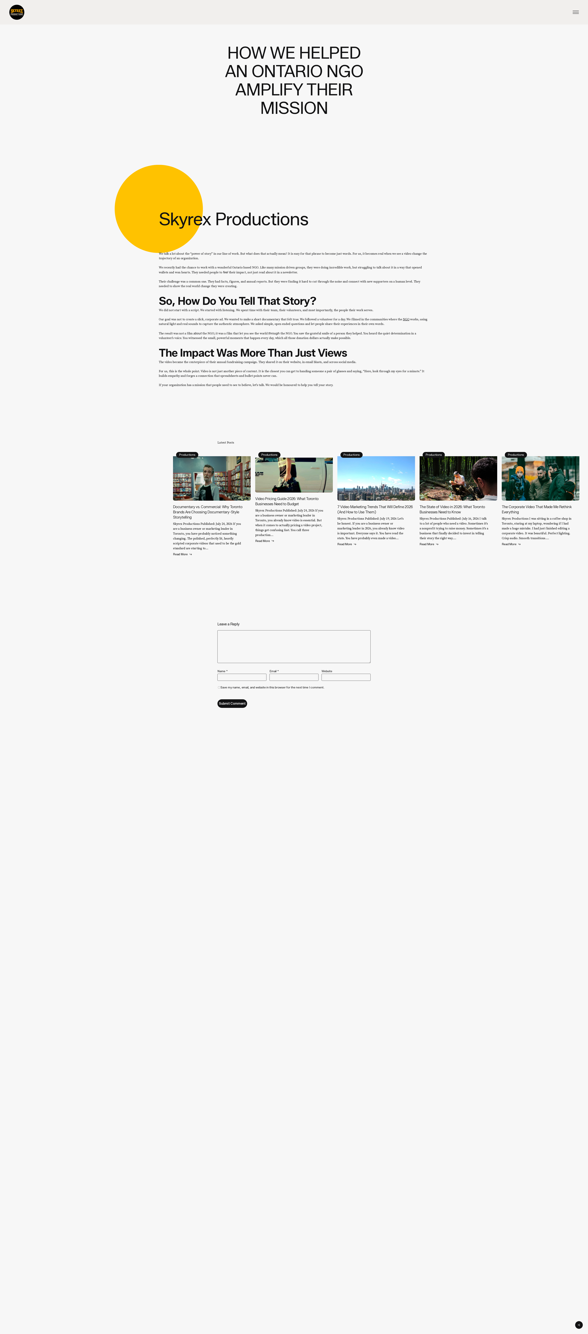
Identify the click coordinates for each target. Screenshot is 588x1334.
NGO (406, 319)
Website (327, 671)
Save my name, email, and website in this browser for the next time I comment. (272, 687)
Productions (187, 455)
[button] (576, 12)
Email (274, 671)
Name (222, 671)
